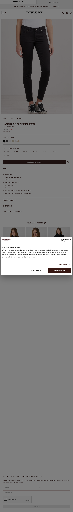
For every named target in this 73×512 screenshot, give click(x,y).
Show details (62, 264)
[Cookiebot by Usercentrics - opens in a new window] (62, 240)
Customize (35, 270)
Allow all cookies (59, 270)
